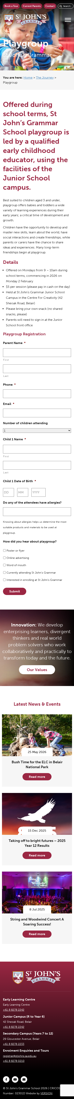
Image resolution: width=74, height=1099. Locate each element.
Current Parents (32, 6)
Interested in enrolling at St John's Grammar (34, 580)
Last (5, 375)
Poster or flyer (15, 550)
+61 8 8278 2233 (13, 1044)
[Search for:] (66, 6)
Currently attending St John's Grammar (31, 572)
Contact (50, 6)
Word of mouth (16, 565)
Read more (37, 777)
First (6, 359)
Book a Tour (11, 6)
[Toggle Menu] (68, 20)
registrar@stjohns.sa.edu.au (19, 1056)
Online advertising (18, 558)
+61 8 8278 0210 (13, 1061)
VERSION (46, 1093)
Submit (14, 591)
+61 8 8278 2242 (13, 1010)
